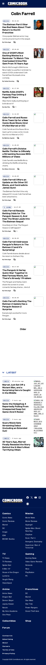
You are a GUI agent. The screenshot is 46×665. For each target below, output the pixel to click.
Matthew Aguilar (9, 138)
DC (3, 528)
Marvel (5, 524)
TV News (5, 558)
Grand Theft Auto (32, 611)
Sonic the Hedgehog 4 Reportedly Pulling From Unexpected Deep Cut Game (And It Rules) (15, 408)
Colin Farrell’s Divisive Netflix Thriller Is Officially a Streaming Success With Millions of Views (16, 152)
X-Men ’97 (6, 569)
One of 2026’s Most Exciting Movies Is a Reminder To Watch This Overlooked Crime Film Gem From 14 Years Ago (15, 58)
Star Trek (29, 604)
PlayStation (29, 572)
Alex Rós (7, 107)
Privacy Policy (8, 654)
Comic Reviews (8, 521)
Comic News (7, 517)
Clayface (28, 534)
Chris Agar (7, 42)
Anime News (7, 593)
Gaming (29, 554)
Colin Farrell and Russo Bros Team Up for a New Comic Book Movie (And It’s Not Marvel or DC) (15, 121)
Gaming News (30, 558)
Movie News (30, 517)
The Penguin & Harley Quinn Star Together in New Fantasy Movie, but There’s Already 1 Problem (16, 274)
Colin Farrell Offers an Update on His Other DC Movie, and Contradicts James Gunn (15, 183)
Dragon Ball (7, 597)
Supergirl (29, 524)
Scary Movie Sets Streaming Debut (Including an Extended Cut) (14, 427)
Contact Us (7, 636)
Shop (28, 621)
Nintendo (28, 565)
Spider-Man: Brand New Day (32, 529)
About (5, 643)
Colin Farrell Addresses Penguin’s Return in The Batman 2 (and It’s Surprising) (15, 246)
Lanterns (5, 576)
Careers (6, 646)
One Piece (6, 614)
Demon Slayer (8, 600)
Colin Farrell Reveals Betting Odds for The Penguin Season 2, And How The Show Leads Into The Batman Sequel (16, 216)
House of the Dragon (10, 572)
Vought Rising (7, 579)
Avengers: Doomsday (33, 541)
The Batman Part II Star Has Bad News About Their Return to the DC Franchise (16, 28)
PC (26, 576)
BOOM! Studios (8, 539)
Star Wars (29, 600)
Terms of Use (8, 650)
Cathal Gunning (9, 81)
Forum (6, 627)
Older (23, 329)
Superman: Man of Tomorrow (32, 546)
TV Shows (7, 207)
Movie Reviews (31, 521)
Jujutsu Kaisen (8, 604)
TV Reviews (7, 561)
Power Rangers (31, 607)
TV (4, 554)
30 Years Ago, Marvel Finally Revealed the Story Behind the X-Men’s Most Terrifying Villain (16, 446)
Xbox (27, 569)
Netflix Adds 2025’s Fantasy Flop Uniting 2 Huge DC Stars (14, 95)
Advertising (7, 639)
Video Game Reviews (33, 561)
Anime (6, 589)
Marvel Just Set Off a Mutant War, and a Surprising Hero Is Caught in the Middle (16, 389)
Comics (6, 381)
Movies (6, 21)
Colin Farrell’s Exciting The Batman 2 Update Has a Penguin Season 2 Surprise (16, 305)
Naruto (5, 607)
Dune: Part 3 (30, 538)
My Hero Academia (9, 611)
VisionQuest (7, 583)
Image (4, 532)
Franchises (31, 589)
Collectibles (9, 621)
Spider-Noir (6, 565)
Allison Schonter (9, 169)
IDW (4, 535)
